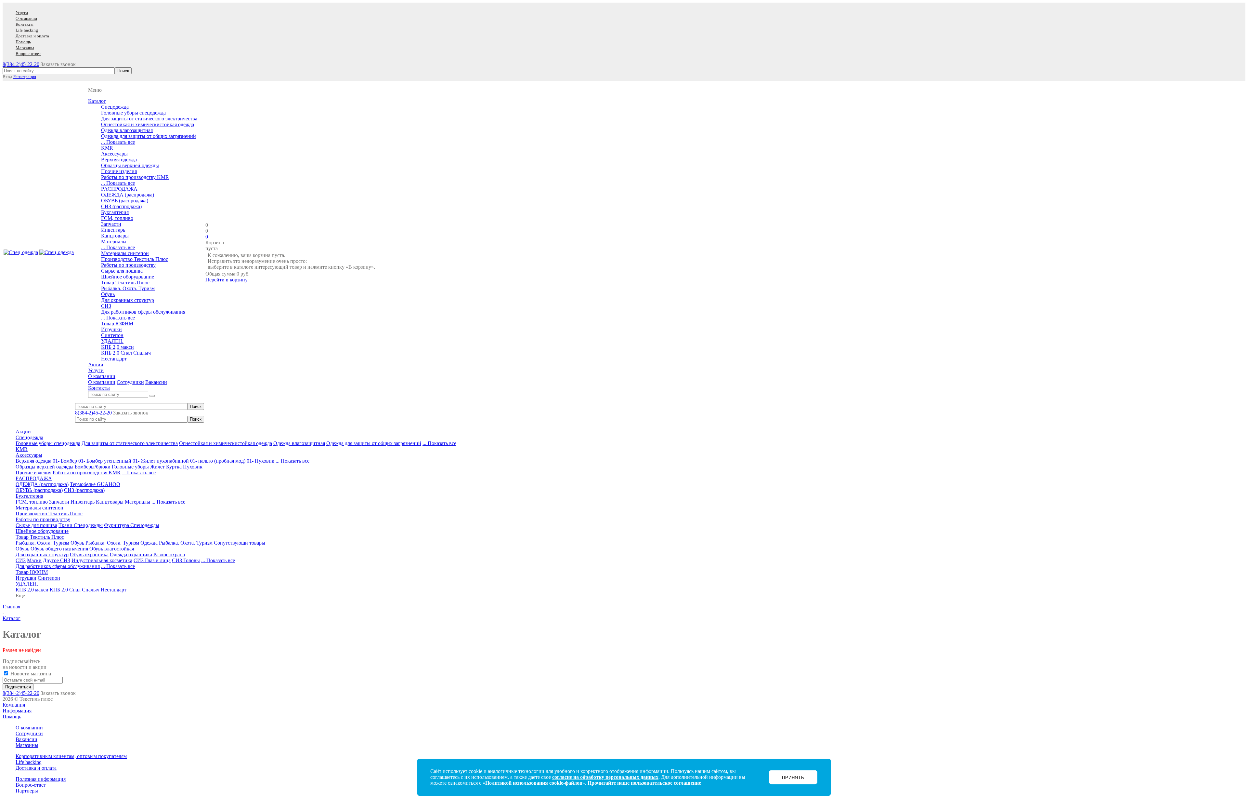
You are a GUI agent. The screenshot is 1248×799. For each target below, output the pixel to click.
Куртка (174, 466)
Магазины (27, 745)
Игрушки (111, 329)
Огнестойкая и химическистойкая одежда (147, 124)
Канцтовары (115, 235)
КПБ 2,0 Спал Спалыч (126, 353)
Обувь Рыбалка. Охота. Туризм (105, 543)
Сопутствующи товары (239, 543)
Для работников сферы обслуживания (143, 312)
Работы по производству (128, 265)
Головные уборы (130, 466)
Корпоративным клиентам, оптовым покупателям (71, 756)
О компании (101, 382)
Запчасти (111, 224)
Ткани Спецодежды (80, 525)
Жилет (158, 466)
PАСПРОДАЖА (119, 189)
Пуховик (192, 466)
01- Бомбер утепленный (104, 461)
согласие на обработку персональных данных (605, 777)
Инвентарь (113, 230)
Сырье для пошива (122, 271)
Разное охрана (169, 554)
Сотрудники (130, 382)
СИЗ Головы (186, 560)
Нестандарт (114, 358)
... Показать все (118, 142)
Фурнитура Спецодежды (131, 525)
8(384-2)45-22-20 (21, 64)
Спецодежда (115, 107)
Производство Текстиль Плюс (134, 259)
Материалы (113, 241)
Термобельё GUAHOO (95, 484)
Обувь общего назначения (59, 548)
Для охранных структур (127, 300)
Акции (23, 431)
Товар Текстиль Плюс (125, 282)
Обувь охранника (89, 554)
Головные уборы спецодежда (133, 112)
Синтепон (112, 335)
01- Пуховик (260, 461)
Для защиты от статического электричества (149, 118)
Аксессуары (114, 153)
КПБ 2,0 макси (117, 347)
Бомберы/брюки (92, 466)
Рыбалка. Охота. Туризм (128, 288)
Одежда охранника (131, 554)
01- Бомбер (65, 461)
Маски (34, 560)
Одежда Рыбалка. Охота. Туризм (176, 543)
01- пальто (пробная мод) (217, 461)
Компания (14, 705)
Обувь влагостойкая (111, 548)
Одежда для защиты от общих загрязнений (148, 136)
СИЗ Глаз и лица (152, 560)
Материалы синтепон (125, 253)
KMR (107, 148)
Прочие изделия (119, 171)
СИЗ (106, 306)
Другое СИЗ (56, 560)
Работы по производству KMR (135, 177)
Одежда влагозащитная (127, 130)
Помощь (12, 716)
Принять (793, 777)
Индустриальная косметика (102, 560)
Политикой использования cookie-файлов (533, 783)
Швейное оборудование (127, 276)
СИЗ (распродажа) (121, 206)
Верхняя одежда (119, 159)
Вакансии (156, 382)
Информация (17, 710)
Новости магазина (30, 673)
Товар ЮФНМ (117, 323)
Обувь (108, 294)
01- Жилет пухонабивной (161, 461)
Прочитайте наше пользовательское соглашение (644, 783)
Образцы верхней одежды (130, 165)
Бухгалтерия (115, 212)
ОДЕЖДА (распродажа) (127, 194)
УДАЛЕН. (112, 341)
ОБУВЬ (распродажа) (124, 200)
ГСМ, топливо (117, 218)
